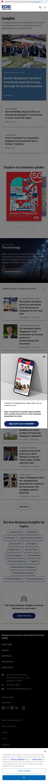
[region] (24, 765)
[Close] (45, 751)
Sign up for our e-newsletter (21, 424)
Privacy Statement (18, 759)
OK (24, 777)
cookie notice (37, 759)
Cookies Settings (24, 771)
